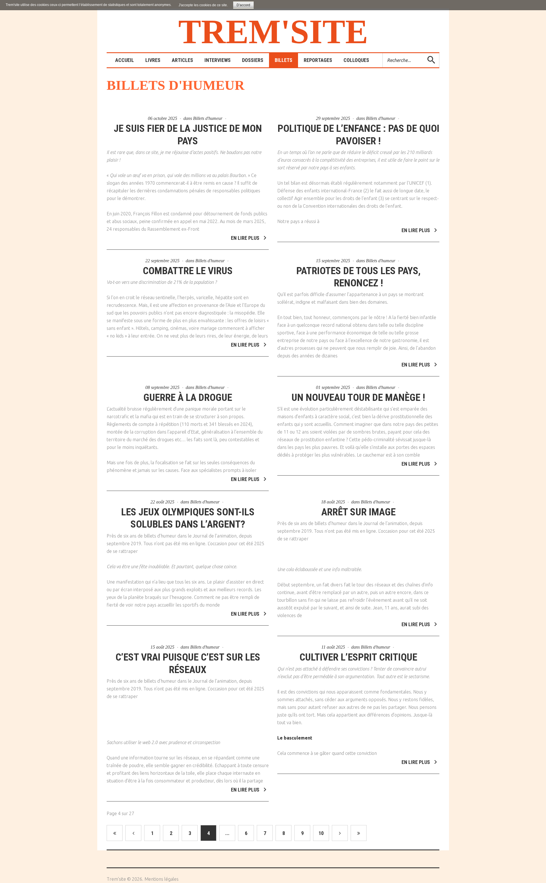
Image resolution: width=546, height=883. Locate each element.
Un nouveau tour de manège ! (358, 397)
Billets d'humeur (207, 118)
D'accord (243, 5)
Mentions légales (161, 879)
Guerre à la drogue (187, 397)
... (227, 833)
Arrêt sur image (358, 512)
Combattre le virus (188, 271)
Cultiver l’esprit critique (358, 657)
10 (321, 833)
